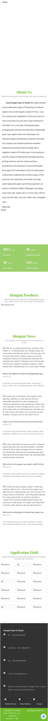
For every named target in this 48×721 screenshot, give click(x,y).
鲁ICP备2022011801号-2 (36, 711)
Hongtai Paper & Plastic (14, 630)
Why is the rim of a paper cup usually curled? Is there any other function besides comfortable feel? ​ (23, 465)
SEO (17, 718)
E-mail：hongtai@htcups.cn (18, 674)
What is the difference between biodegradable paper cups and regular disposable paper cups (23, 375)
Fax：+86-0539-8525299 (17, 661)
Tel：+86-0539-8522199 (16, 635)
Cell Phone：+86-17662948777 (19, 648)
